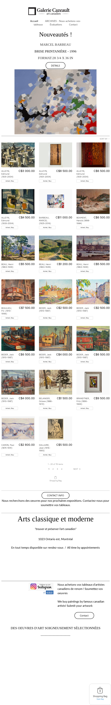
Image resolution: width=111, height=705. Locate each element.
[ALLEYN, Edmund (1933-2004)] (18, 201)
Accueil (34, 21)
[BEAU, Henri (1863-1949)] (18, 248)
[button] (77, 469)
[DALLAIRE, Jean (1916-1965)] (55, 428)
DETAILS (55, 65)
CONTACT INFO (55, 495)
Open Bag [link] (100, 699)
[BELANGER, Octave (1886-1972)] (55, 382)
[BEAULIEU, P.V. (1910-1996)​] (18, 291)
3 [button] (57, 469)
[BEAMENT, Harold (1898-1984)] (93, 201)
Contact (73, 25)
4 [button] (61, 469)
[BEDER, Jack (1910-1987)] (55, 291)
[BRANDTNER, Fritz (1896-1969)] (93, 382)
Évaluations (56, 25)
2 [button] (53, 469)
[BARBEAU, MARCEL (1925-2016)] (55, 201)
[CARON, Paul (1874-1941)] (18, 428)
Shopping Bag (56, 481)
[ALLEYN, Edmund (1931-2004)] (18, 154)
